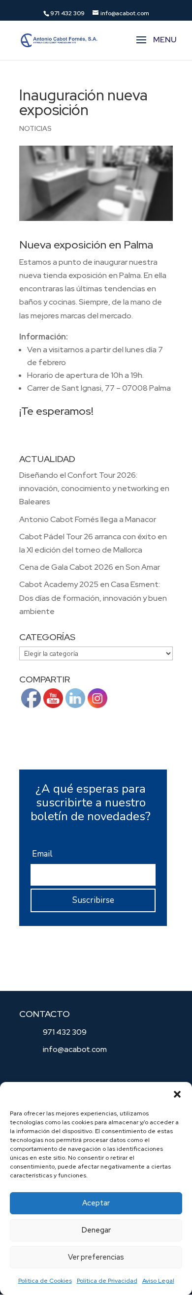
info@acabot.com (75, 1049)
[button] (177, 1094)
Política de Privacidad (107, 1281)
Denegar (96, 1230)
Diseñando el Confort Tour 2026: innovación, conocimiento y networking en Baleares (94, 488)
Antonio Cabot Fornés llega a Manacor (87, 519)
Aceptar (96, 1203)
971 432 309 (65, 1032)
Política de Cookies (45, 1281)
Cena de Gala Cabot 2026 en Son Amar (89, 567)
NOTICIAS (35, 128)
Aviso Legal (158, 1281)
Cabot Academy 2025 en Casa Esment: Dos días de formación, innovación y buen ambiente (93, 597)
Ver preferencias (96, 1257)
